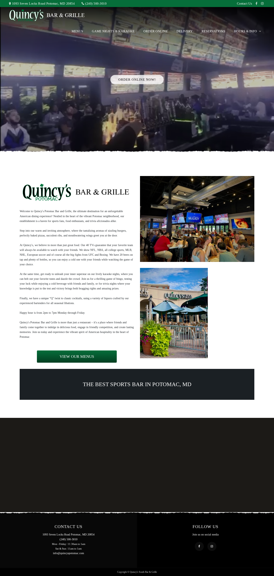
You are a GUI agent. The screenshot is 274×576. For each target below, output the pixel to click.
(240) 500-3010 (96, 3)
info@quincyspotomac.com (68, 553)
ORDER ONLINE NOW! (137, 79)
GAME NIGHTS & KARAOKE (113, 31)
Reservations (213, 31)
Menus (77, 31)
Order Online (155, 31)
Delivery (185, 31)
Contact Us (244, 3)
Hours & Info (245, 31)
